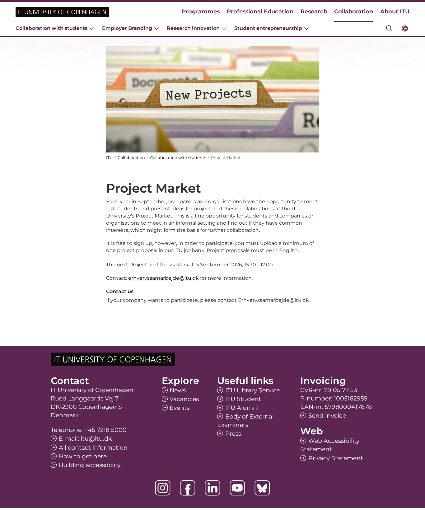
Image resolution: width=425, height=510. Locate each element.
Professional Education (260, 11)
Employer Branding (127, 28)
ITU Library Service (252, 390)
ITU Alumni (242, 407)
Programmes (201, 11)
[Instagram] (162, 488)
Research (314, 11)
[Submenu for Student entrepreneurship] (306, 28)
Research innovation (193, 28)
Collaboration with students (51, 28)
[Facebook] (187, 488)
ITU (109, 157)
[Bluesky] (262, 488)
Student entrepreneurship (268, 28)
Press (233, 433)
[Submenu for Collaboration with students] (92, 28)
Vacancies (184, 399)
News (178, 390)
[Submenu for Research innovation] (224, 28)
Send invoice (327, 415)
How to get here (83, 456)
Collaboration (353, 11)
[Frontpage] (62, 12)
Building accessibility (89, 465)
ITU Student (243, 399)
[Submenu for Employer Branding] (156, 28)
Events (179, 407)
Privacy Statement (335, 458)
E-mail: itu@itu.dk (85, 438)
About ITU (394, 11)
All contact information (93, 447)
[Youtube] (237, 488)
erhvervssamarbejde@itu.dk (163, 278)
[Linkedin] (212, 488)
